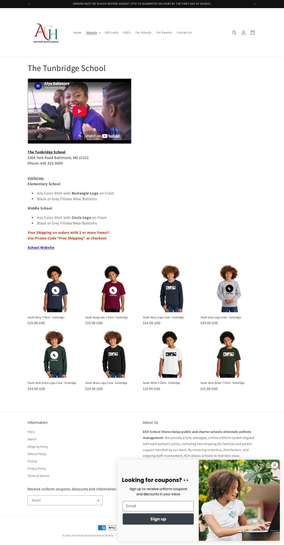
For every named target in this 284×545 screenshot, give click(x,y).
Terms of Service (38, 476)
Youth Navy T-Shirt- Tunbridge (46, 317)
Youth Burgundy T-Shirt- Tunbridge (106, 317)
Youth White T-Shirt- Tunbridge (161, 383)
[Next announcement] (254, 4)
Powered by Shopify (103, 535)
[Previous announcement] (29, 4)
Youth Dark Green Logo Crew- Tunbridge (52, 383)
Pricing (32, 461)
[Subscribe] (97, 500)
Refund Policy (37, 454)
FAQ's (31, 432)
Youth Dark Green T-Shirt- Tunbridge (222, 383)
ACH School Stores (81, 535)
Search (32, 439)
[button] (93, 32)
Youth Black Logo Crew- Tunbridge (106, 383)
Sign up (158, 519)
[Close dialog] (274, 465)
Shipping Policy (38, 446)
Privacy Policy (37, 468)
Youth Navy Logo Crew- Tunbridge (163, 317)
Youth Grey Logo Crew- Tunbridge (220, 317)
